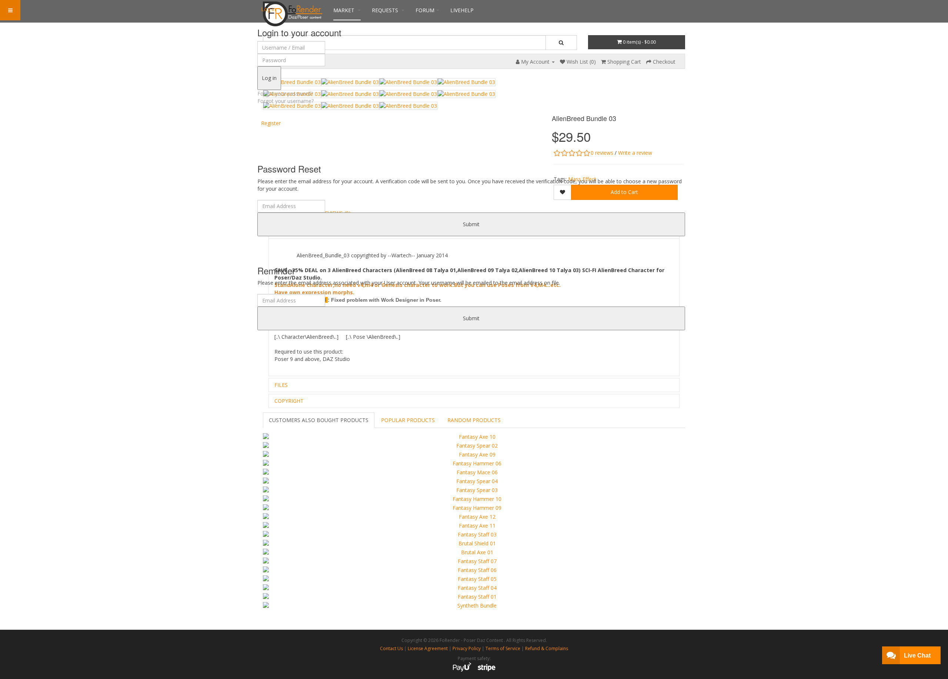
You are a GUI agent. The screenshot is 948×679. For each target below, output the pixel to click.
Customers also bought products (318, 420)
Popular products (408, 420)
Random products (474, 420)
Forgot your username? (285, 100)
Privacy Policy (467, 648)
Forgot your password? (285, 93)
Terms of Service (502, 648)
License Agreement (428, 648)
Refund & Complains (546, 648)
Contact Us (391, 648)
